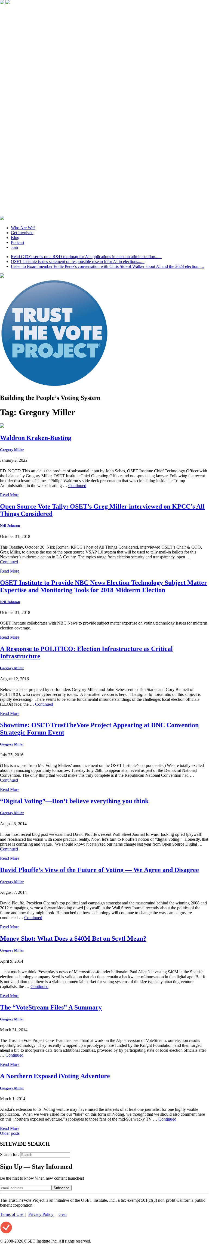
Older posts (10, 1133)
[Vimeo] (2, 218)
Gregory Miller (12, 450)
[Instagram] (104, 213)
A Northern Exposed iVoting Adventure (55, 1075)
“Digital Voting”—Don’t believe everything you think (74, 801)
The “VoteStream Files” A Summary (51, 1007)
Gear (63, 1214)
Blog (15, 237)
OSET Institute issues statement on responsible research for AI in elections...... (78, 261)
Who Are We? (23, 227)
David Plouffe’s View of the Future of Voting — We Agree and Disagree (99, 869)
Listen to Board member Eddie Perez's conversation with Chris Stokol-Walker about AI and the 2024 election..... (107, 266)
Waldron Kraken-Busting (35, 437)
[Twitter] (7, 3)
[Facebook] (2, 3)
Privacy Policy (41, 1214)
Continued (77, 485)
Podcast (17, 242)
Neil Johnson (10, 526)
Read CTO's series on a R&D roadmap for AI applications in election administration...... (86, 256)
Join (14, 247)
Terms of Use (12, 1214)
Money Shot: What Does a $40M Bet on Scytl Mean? (73, 938)
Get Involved (22, 232)
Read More (9, 495)
